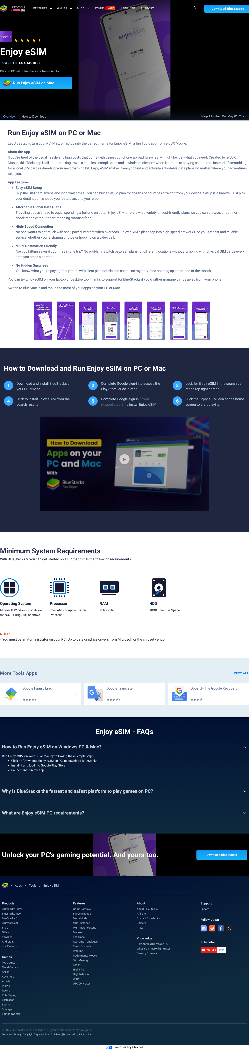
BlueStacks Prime (12, 908)
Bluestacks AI (10, 922)
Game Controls (81, 908)
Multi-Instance (81, 922)
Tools (6, 63)
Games (62, 8)
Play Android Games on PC (152, 943)
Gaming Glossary (147, 953)
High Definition (81, 974)
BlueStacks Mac (11, 913)
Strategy (7, 1009)
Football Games (11, 1013)
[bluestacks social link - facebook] (221, 928)
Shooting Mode (82, 913)
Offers (5, 932)
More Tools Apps (18, 673)
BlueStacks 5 (9, 918)
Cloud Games (10, 967)
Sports (6, 1004)
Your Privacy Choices (128, 1047)
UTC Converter (81, 983)
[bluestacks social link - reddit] (212, 928)
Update (205, 908)
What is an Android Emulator (153, 948)
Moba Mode (80, 918)
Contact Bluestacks (148, 918)
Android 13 (8, 941)
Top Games (8, 962)
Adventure (8, 976)
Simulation (8, 999)
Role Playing (9, 995)
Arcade (6, 981)
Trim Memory (80, 960)
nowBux (7, 936)
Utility (76, 978)
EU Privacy (56, 1034)
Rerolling (78, 950)
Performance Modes (85, 955)
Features (40, 8)
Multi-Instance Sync (84, 927)
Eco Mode (78, 936)
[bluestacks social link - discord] (204, 928)
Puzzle (6, 985)
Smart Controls (82, 946)
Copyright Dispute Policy (36, 1034)
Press (140, 927)
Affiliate (128, 8)
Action (6, 971)
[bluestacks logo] (12, 8)
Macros (77, 932)
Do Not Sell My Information (77, 1034)
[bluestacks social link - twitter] (229, 928)
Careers (141, 922)
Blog (81, 8)
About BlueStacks (147, 908)
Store (104, 8)
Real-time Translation (85, 941)
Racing (6, 990)
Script (76, 964)
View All (241, 673)
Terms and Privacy (11, 1034)
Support (147, 8)
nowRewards (10, 946)
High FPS (78, 969)
